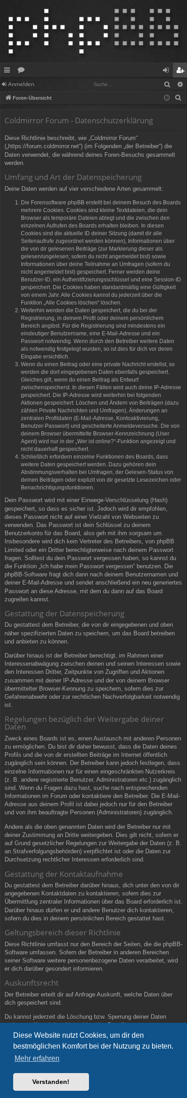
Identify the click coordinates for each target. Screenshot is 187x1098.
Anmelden (21, 84)
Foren (23, 71)
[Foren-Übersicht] (93, 31)
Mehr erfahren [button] (37, 1058)
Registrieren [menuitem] (182, 71)
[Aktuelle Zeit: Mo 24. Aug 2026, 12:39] (167, 98)
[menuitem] (178, 98)
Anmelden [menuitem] (167, 71)
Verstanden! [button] (50, 1081)
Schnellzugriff (9, 71)
